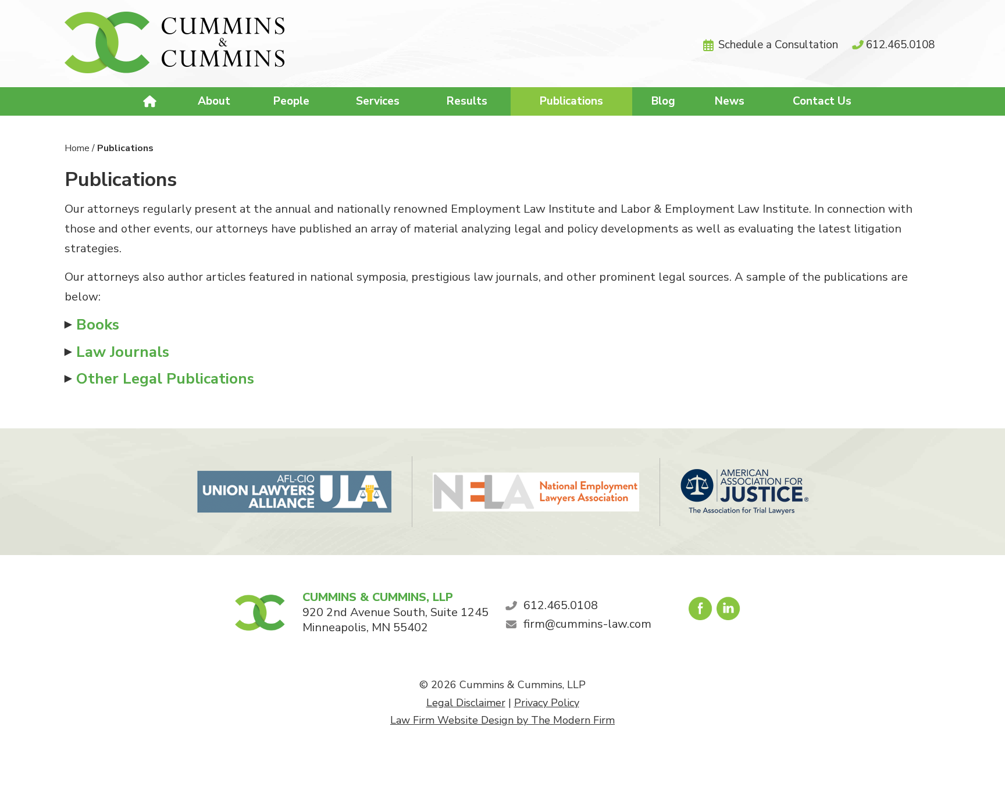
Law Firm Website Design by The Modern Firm (502, 720)
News (729, 101)
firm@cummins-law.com (587, 624)
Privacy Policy (546, 703)
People (291, 101)
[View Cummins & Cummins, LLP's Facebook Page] (701, 611)
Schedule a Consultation (778, 44)
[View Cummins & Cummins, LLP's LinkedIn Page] (729, 611)
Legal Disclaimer (465, 703)
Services (378, 101)
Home (151, 101)
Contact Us (822, 101)
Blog (663, 101)
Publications (571, 101)
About (214, 101)
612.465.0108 (900, 44)
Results (467, 101)
